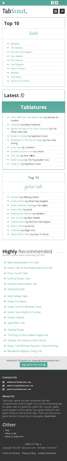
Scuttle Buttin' (18, 201)
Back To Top (32, 443)
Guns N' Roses (18, 68)
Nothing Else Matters (21, 213)
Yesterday (16, 230)
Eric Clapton (17, 60)
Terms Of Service (11, 453)
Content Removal (46, 453)
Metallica (15, 43)
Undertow (16, 124)
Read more (50, 416)
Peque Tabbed (15, 317)
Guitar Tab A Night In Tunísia (24, 312)
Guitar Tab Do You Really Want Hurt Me (29, 268)
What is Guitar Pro (14, 436)
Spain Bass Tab (16, 322)
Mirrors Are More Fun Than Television (30, 128)
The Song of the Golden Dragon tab (27, 335)
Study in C (16, 163)
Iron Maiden (17, 56)
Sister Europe (17, 159)
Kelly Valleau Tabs (17, 296)
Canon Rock (17, 209)
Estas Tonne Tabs (17, 273)
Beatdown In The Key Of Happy (27, 140)
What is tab (11, 433)
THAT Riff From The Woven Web (27, 117)
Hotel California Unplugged (24, 205)
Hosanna (15, 197)
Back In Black (17, 226)
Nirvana (15, 72)
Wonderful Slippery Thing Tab (24, 351)
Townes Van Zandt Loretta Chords (26, 340)
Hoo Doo (15, 155)
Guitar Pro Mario (16, 301)
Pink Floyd (16, 76)
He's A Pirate (17, 217)
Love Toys (16, 147)
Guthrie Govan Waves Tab (22, 284)
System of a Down (20, 80)
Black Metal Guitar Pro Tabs (23, 262)
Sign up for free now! (32, 364)
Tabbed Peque (15, 329)
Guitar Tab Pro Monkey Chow (24, 306)
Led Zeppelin (17, 64)
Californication (18, 221)
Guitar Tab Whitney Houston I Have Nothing (32, 346)
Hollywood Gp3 (16, 289)
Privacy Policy (29, 453)
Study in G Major (19, 136)
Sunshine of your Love (22, 151)
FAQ (7, 430)
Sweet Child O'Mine (20, 234)
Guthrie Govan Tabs (18, 278)
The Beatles (17, 47)
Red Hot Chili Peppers (22, 51)
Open (62, 1)
